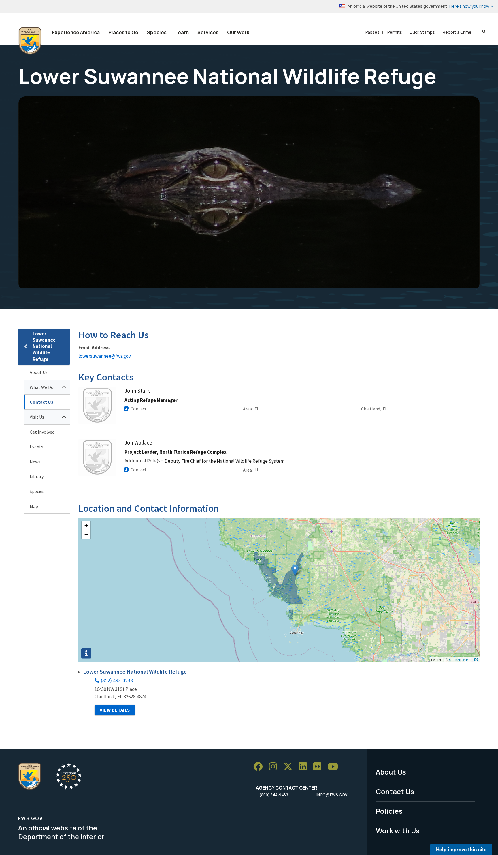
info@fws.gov (331, 795)
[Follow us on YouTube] (335, 766)
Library (37, 476)
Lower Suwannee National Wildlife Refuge (44, 347)
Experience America (76, 32)
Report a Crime (457, 32)
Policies (389, 811)
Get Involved (42, 432)
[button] (295, 570)
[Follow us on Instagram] (275, 766)
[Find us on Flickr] (319, 766)
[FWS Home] (30, 41)
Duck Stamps (422, 32)
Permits (394, 32)
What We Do (42, 387)
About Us (39, 372)
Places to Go (123, 32)
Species (157, 32)
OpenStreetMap (461, 659)
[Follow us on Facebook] (260, 766)
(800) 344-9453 (273, 795)
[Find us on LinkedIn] (305, 766)
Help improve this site (461, 849)
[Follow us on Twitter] (290, 766)
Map (34, 506)
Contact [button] (139, 409)
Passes (372, 32)
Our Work (238, 32)
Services (207, 32)
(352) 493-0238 (117, 680)
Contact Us (41, 402)
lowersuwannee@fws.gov (104, 356)
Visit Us (37, 417)
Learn (182, 32)
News (35, 461)
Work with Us (398, 830)
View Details (115, 710)
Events (36, 446)
